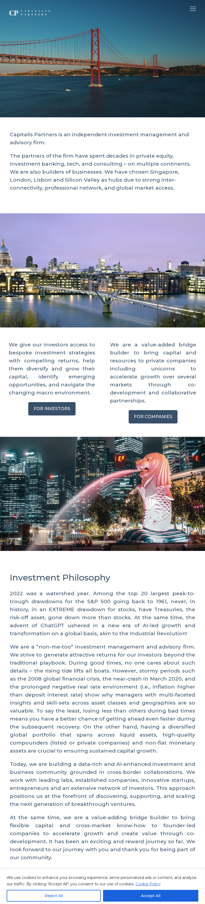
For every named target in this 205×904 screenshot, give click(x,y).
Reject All (54, 895)
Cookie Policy (148, 884)
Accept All (150, 895)
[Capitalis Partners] (29, 8)
